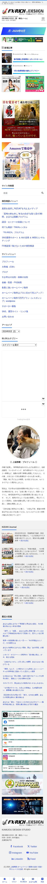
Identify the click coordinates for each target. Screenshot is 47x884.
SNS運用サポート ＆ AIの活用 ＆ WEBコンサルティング (23, 239)
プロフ (14, 882)
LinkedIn (18, 859)
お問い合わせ (8, 317)
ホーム (4, 882)
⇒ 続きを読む (28, 541)
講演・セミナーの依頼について (16, 222)
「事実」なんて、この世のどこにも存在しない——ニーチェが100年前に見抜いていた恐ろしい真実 (23, 670)
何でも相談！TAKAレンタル (14, 227)
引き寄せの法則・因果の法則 (15, 277)
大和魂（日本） (9, 267)
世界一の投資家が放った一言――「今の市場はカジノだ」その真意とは (22, 641)
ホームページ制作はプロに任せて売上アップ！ (23, 293)
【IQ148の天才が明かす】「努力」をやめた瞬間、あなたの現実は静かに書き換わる (23, 696)
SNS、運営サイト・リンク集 (15, 311)
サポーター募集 (9, 306)
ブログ (5, 272)
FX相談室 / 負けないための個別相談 (18, 246)
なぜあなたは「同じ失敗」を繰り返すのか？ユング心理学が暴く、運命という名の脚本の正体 (23, 677)
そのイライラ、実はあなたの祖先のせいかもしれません (23, 683)
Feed (32, 859)
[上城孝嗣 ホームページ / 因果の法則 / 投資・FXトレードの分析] (23, 11)
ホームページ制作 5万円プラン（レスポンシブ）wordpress (22, 299)
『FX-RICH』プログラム (13, 232)
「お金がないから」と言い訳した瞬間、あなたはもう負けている (23, 663)
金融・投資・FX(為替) (12, 282)
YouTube (33, 853)
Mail (42, 882)
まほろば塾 (33, 882)
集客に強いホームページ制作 (15, 288)
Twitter (33, 846)
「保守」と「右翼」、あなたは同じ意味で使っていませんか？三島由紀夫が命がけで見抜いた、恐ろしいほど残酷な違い (23, 633)
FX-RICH (23, 882)
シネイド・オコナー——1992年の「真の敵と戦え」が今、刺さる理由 (22, 656)
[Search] (42, 193)
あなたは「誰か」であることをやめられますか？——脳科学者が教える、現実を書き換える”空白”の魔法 (23, 703)
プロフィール (8, 261)
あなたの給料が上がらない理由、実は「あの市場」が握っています (23, 649)
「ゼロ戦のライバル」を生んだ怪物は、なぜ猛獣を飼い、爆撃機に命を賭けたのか (22, 689)
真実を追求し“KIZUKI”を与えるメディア (20, 208)
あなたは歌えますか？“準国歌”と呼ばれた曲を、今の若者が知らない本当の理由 (23, 625)
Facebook (17, 846)
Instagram (16, 853)
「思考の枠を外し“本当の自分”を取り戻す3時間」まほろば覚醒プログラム (22, 215)
